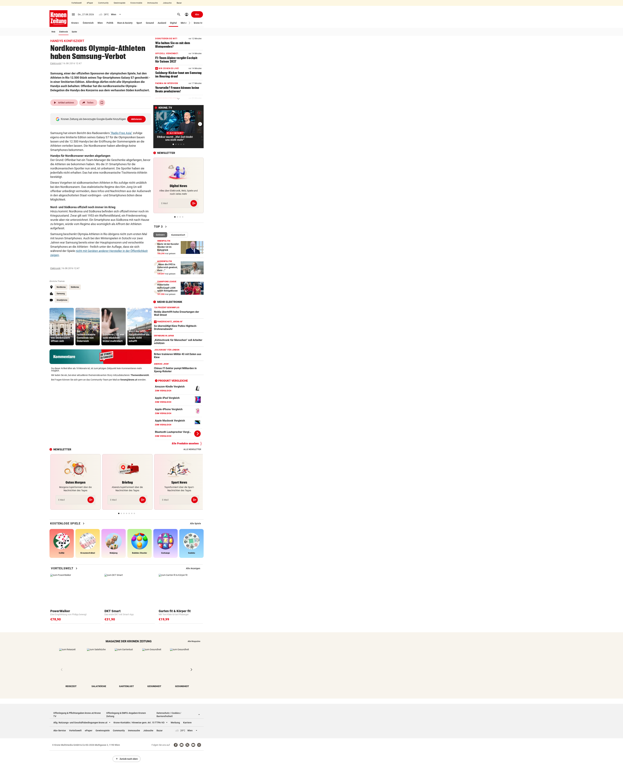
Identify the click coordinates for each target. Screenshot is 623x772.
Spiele (74, 32)
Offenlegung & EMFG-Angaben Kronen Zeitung (126, 715)
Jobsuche (167, 3)
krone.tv (198, 23)
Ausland (162, 23)
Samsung (61, 293)
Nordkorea (61, 287)
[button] (189, 23)
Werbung (175, 722)
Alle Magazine (194, 641)
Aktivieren (136, 119)
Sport (139, 23)
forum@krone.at (128, 379)
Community (103, 3)
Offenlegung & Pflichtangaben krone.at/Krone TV (77, 715)
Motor (184, 23)
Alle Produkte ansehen (185, 443)
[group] (61, 326)
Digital (173, 23)
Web (53, 32)
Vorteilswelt (76, 3)
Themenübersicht (140, 375)
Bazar (179, 3)
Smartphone (62, 300)
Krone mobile (136, 3)
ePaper (90, 3)
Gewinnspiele (119, 3)
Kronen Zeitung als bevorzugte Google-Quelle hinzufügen (101, 119)
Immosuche (152, 3)
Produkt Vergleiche (173, 380)
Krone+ (75, 23)
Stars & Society (125, 23)
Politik (110, 23)
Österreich (88, 23)
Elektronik (63, 32)
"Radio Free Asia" (121, 133)
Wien (100, 23)
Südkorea (75, 287)
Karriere (187, 722)
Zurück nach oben (126, 759)
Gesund (150, 23)
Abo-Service (59, 730)
